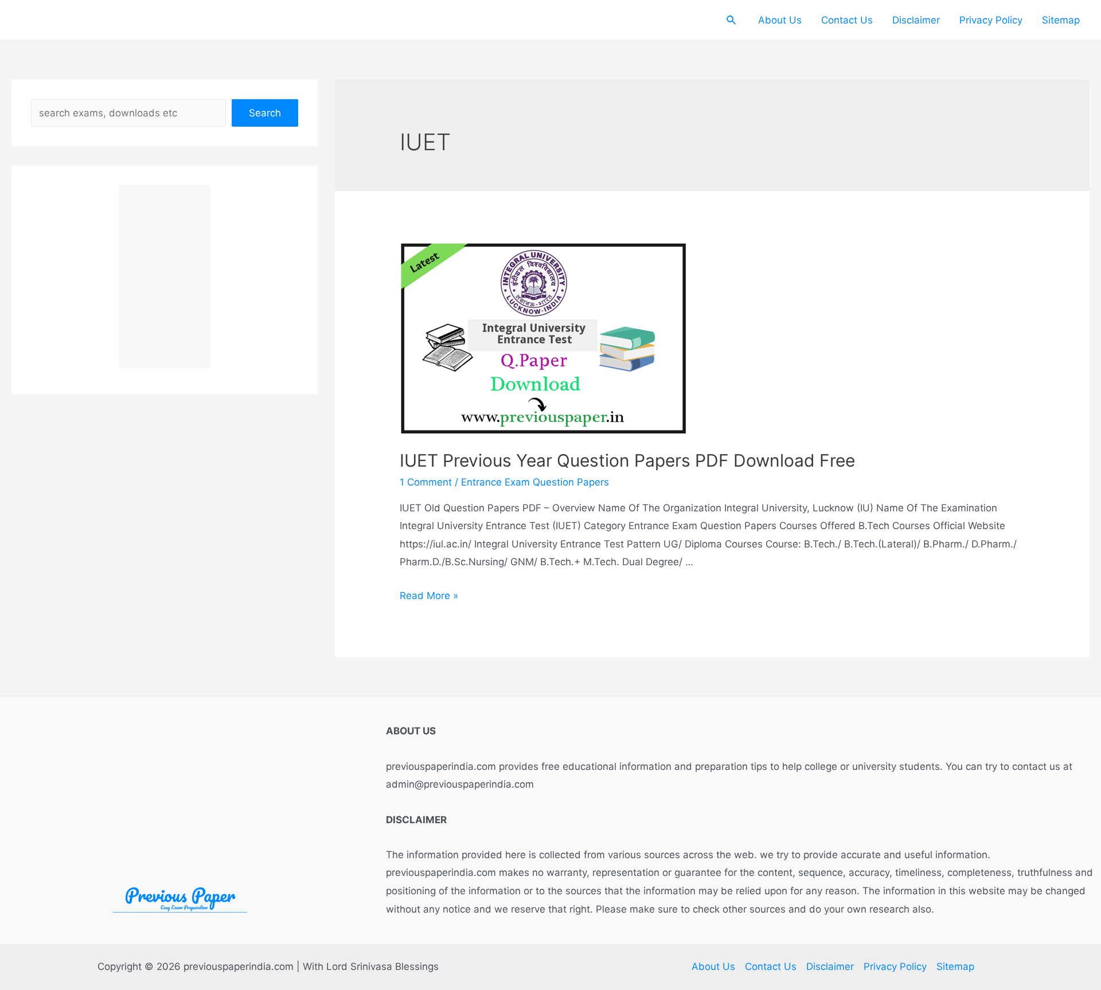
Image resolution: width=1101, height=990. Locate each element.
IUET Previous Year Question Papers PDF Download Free (627, 460)
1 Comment (426, 482)
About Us (780, 20)
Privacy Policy (990, 20)
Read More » (429, 595)
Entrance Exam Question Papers (535, 482)
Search (265, 112)
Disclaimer (916, 20)
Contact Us (847, 20)
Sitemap (1061, 20)
